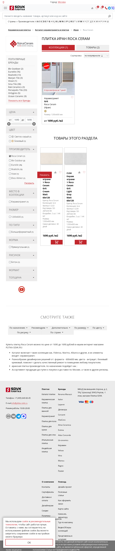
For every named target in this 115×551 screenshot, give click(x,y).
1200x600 (17, 216)
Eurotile (12, 71)
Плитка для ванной (47, 409)
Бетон (15, 262)
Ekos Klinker (18, 178)
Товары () (93, 47)
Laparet (61, 404)
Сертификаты (48, 492)
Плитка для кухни (47, 428)
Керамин (62, 445)
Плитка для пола (49, 421)
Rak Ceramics (15, 87)
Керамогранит (19, 201)
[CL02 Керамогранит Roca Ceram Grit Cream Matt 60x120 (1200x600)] (51, 158)
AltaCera (61, 420)
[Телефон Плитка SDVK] (106, 8)
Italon (60, 399)
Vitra (60, 455)
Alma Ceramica (64, 425)
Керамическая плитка (48, 401)
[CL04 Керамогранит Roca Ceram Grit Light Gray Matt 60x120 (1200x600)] (75, 158)
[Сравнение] (92, 8)
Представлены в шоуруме (65, 537)
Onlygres (12, 93)
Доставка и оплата (47, 499)
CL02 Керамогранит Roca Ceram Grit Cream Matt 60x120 (47, 185)
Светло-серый (23, 136)
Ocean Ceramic (16, 96)
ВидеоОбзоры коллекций (64, 529)
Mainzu (61, 460)
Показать (44, 174)
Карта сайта (63, 509)
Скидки (45, 510)
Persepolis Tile (15, 90)
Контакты (46, 487)
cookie (25, 521)
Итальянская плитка (47, 442)
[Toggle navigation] (5, 8)
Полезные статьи (62, 494)
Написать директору (63, 516)
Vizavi (11, 80)
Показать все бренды (19, 100)
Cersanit (61, 414)
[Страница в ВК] (13, 416)
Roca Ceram (18, 156)
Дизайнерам (47, 505)
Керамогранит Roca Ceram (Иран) (51, 103)
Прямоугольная (20, 247)
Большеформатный (22, 231)
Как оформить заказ (64, 502)
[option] (51, 196)
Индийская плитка (47, 450)
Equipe (61, 471)
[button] (72, 97)
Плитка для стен (49, 435)
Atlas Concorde (64, 435)
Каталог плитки (48, 394)
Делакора (62, 409)
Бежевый (20, 141)
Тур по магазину (65, 522)
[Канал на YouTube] (8, 416)
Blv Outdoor (14, 68)
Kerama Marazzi (65, 394)
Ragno (60, 465)
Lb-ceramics (63, 440)
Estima (61, 430)
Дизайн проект (65, 487)
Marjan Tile (14, 77)
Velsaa (61, 450)
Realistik (12, 74)
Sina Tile (12, 84)
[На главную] (16, 8)
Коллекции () (58, 47)
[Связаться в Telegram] (109, 8)
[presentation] (10, 137)
